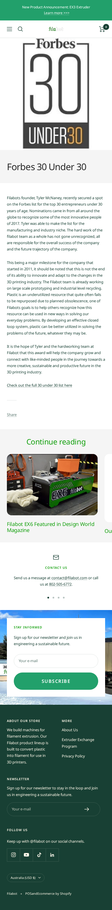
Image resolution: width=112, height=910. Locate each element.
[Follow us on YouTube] (26, 854)
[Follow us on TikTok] (39, 854)
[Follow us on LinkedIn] (52, 854)
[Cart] (102, 29)
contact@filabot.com (69, 577)
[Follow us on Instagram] (13, 854)
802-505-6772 (60, 584)
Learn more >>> (56, 12)
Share (12, 414)
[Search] (20, 29)
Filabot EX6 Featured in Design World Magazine (50, 527)
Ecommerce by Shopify (54, 893)
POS (28, 893)
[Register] (86, 809)
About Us (70, 729)
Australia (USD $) (23, 877)
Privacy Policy (73, 756)
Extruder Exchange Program (78, 742)
